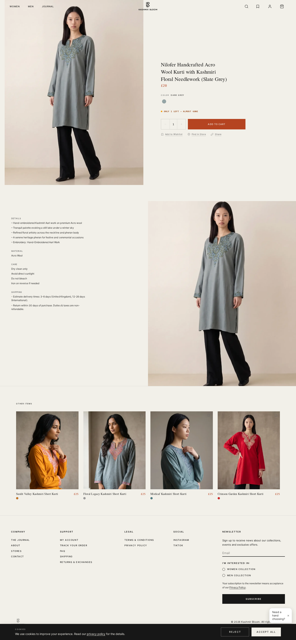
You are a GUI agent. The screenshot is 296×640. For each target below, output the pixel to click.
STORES (16, 551)
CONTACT (17, 556)
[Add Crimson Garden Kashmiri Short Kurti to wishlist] (276, 415)
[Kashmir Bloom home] (148, 6)
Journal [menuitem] (48, 6)
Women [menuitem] (15, 6)
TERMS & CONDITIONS (139, 540)
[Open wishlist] (257, 6)
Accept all (266, 631)
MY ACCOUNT (69, 540)
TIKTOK (178, 545)
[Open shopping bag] (281, 6)
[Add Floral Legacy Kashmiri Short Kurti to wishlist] (141, 415)
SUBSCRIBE (254, 599)
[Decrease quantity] (165, 124)
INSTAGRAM (181, 540)
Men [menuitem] (31, 6)
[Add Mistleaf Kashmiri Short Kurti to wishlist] (209, 415)
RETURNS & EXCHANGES (76, 562)
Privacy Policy (237, 587)
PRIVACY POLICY (135, 545)
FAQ (62, 551)
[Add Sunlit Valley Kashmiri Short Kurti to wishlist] (74, 415)
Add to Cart (216, 124)
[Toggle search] (246, 6)
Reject (235, 631)
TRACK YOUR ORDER (73, 545)
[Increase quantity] (181, 124)
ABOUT (15, 545)
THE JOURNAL (20, 540)
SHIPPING (66, 556)
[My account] (269, 6)
